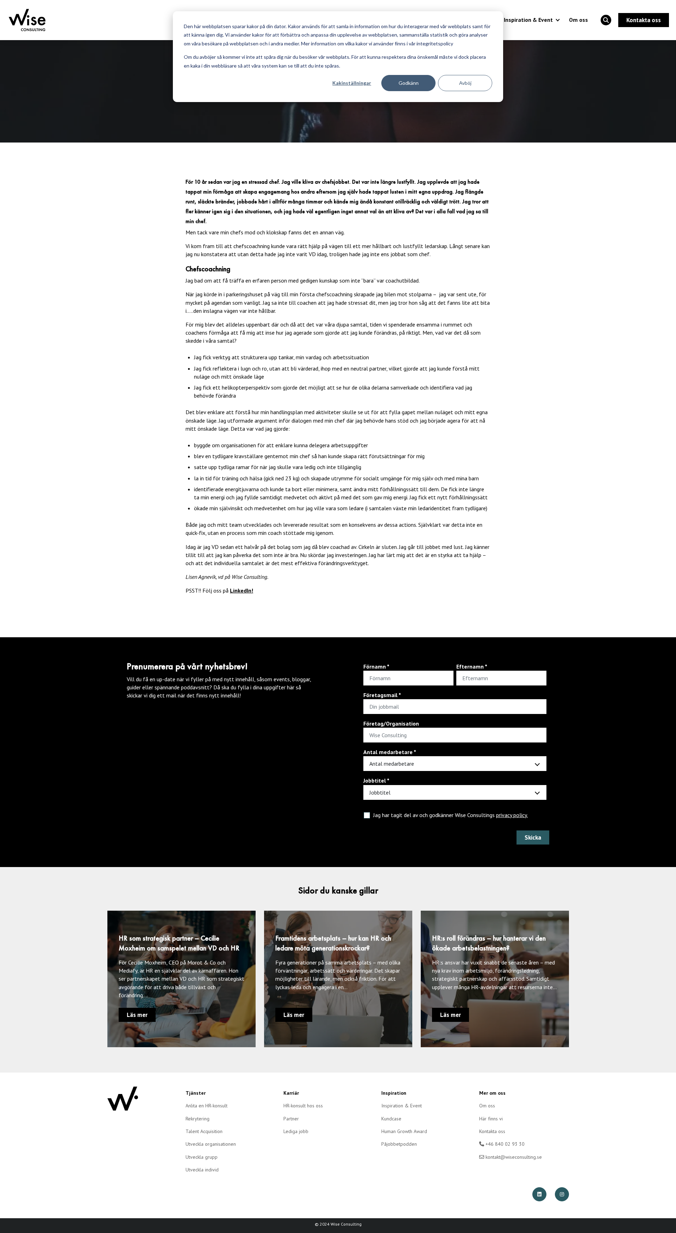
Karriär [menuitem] (291, 1093)
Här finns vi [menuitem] (491, 1118)
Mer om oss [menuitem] (492, 1093)
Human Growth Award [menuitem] (404, 1131)
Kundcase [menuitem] (391, 1118)
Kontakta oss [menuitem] (492, 1131)
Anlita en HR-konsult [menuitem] (206, 1105)
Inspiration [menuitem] (393, 1093)
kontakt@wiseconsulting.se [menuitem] (513, 1157)
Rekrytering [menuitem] (197, 1118)
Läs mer (137, 1015)
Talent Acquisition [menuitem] (204, 1131)
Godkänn (409, 83)
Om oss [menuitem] (487, 1105)
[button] (606, 20)
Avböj (465, 83)
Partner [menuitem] (291, 1118)
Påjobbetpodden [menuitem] (399, 1144)
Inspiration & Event (528, 19)
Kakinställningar (351, 83)
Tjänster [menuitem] (196, 1093)
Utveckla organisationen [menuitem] (211, 1144)
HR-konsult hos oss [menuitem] (303, 1105)
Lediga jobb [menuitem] (295, 1131)
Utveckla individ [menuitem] (202, 1169)
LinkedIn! (241, 590)
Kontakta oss (643, 20)
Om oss (578, 19)
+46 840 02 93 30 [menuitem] (504, 1144)
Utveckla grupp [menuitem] (202, 1157)
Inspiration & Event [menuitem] (401, 1105)
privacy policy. (512, 814)
